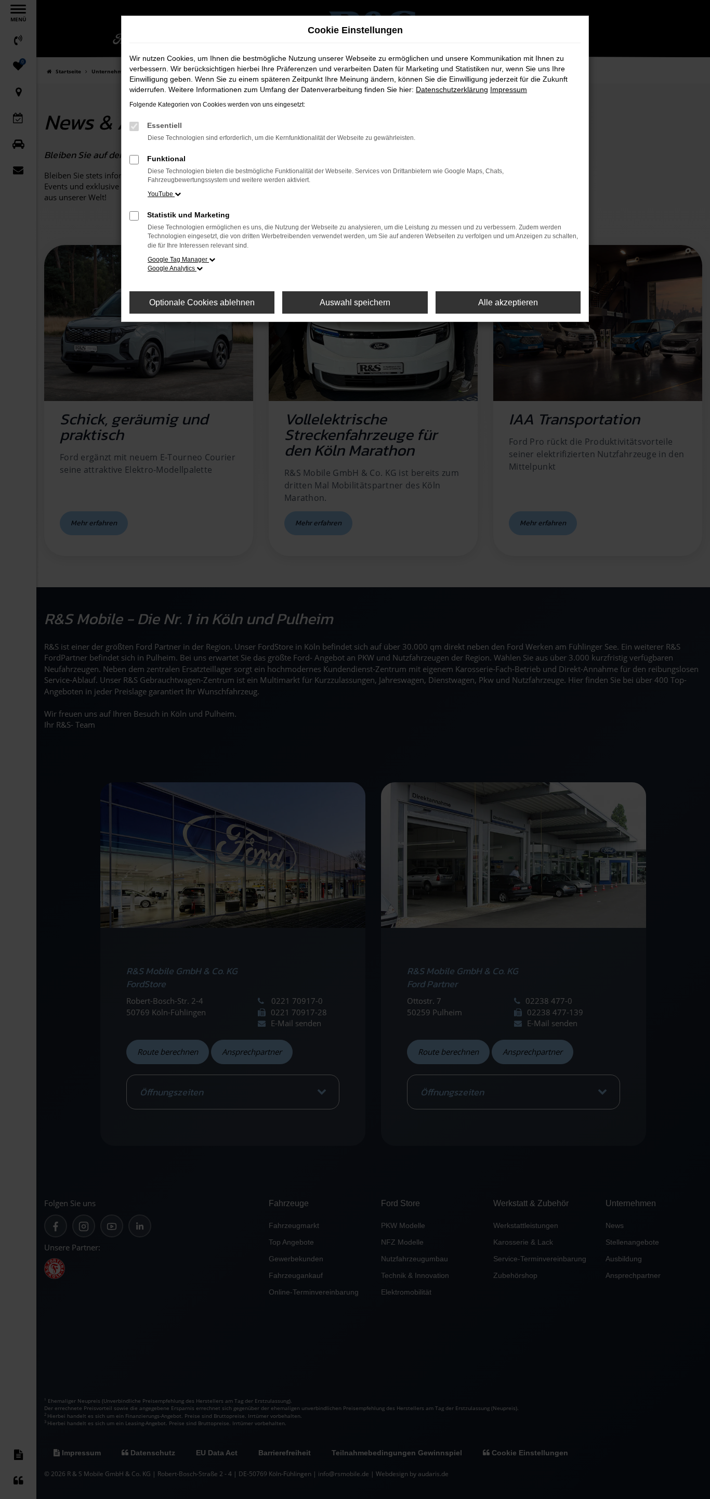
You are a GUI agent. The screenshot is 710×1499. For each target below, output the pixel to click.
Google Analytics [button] (172, 268)
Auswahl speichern (355, 302)
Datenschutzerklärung (452, 89)
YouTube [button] (161, 194)
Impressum (508, 89)
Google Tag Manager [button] (178, 259)
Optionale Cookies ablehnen (202, 302)
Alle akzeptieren (508, 302)
